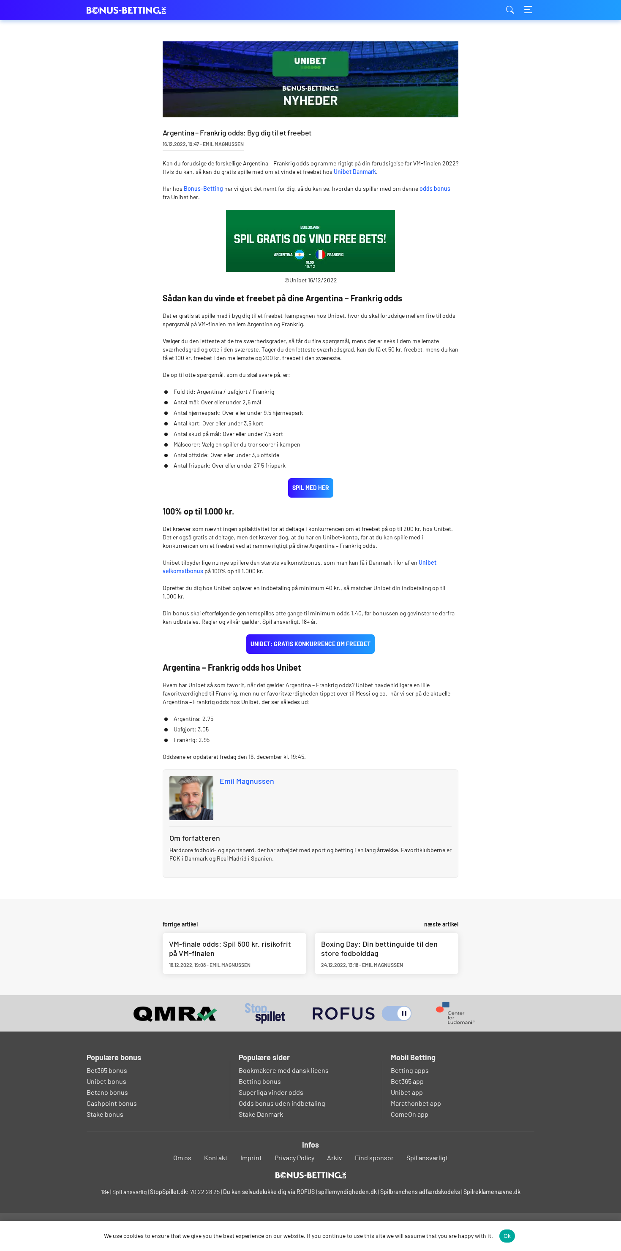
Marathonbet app (416, 1103)
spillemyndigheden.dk (347, 1191)
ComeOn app (409, 1114)
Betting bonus (260, 1081)
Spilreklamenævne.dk (491, 1191)
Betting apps (410, 1070)
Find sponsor (374, 1158)
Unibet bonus (106, 1081)
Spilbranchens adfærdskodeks (420, 1191)
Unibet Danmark (355, 171)
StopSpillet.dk (168, 1191)
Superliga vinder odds (271, 1092)
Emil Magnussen (247, 780)
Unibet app (407, 1092)
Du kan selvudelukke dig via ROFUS (269, 1191)
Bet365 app (407, 1081)
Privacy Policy (294, 1158)
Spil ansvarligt (427, 1158)
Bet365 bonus (107, 1070)
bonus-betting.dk (129, 10)
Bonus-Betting (203, 188)
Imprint (251, 1158)
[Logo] (310, 1175)
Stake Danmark (261, 1114)
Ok (507, 1235)
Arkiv (334, 1158)
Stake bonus (105, 1114)
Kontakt (216, 1158)
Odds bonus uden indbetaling (282, 1103)
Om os (182, 1158)
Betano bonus (107, 1092)
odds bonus (434, 188)
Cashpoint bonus (112, 1103)
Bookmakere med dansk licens (284, 1070)
